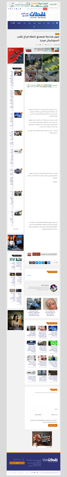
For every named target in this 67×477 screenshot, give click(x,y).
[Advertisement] (42, 99)
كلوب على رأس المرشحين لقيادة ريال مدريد (19, 280)
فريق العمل (27, 472)
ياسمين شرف (56, 44)
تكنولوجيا (19, 23)
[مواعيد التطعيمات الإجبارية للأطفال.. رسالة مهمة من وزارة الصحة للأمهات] (42, 357)
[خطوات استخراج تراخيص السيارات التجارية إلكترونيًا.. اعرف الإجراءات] (42, 343)
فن (44, 23)
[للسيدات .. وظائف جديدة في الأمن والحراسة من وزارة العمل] (31, 357)
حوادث (29, 23)
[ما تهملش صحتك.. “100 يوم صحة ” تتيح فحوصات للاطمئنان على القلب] (52, 372)
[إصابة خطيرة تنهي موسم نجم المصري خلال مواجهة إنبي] (19, 259)
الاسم (55, 409)
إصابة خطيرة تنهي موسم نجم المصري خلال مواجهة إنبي (19, 265)
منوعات (53, 31)
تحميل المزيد (15, 229)
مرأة (25, 23)
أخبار (53, 23)
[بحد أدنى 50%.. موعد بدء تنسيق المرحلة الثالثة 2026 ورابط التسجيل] (18, 193)
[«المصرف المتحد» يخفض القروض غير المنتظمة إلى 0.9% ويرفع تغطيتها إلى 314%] (19, 290)
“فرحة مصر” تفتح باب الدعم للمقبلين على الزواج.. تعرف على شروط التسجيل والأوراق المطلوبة (42, 334)
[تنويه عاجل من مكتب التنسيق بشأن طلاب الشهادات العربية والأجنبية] (18, 133)
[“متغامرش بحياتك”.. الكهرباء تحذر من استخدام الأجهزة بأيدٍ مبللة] (42, 372)
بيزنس (39, 23)
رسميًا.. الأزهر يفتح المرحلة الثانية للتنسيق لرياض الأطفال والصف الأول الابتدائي (11, 78)
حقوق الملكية (14, 472)
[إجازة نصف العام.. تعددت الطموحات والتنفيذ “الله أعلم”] (12, 290)
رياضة (48, 23)
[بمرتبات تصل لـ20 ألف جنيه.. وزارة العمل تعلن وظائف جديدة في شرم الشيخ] (18, 151)
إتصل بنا (9, 472)
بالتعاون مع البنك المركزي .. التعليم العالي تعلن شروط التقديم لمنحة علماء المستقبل (31, 349)
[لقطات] (33, 15)
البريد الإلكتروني (54, 414)
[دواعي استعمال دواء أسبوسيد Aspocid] (12, 259)
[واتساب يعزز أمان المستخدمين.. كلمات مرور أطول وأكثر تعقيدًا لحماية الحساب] (52, 343)
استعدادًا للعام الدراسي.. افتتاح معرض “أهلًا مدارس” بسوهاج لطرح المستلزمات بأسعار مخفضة (11, 99)
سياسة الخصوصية (21, 472)
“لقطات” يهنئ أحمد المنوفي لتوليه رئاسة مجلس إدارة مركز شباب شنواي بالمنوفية (53, 364)
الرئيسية (57, 31)
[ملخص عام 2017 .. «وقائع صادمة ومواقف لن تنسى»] (12, 274)
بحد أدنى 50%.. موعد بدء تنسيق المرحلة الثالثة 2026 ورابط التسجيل (11, 198)
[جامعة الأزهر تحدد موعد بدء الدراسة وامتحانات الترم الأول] (18, 213)
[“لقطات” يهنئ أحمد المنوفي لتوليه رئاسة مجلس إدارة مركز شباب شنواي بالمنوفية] (52, 357)
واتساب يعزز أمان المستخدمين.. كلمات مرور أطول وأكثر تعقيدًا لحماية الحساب (53, 349)
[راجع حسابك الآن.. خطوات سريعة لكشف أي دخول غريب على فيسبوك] (52, 328)
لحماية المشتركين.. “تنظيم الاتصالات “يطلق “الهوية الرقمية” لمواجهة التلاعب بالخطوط (11, 177)
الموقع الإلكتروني (38, 414)
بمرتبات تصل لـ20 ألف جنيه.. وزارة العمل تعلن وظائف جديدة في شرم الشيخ (11, 156)
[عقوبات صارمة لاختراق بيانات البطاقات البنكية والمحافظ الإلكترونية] (31, 328)
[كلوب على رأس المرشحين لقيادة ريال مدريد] (19, 274)
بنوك (34, 23)
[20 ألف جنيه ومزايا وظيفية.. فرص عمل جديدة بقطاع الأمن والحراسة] (31, 372)
